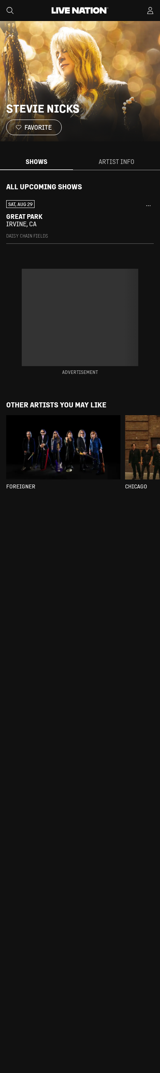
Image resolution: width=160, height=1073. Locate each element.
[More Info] (148, 205)
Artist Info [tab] (116, 161)
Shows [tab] (36, 161)
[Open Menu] (150, 10)
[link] (80, 219)
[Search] (10, 10)
